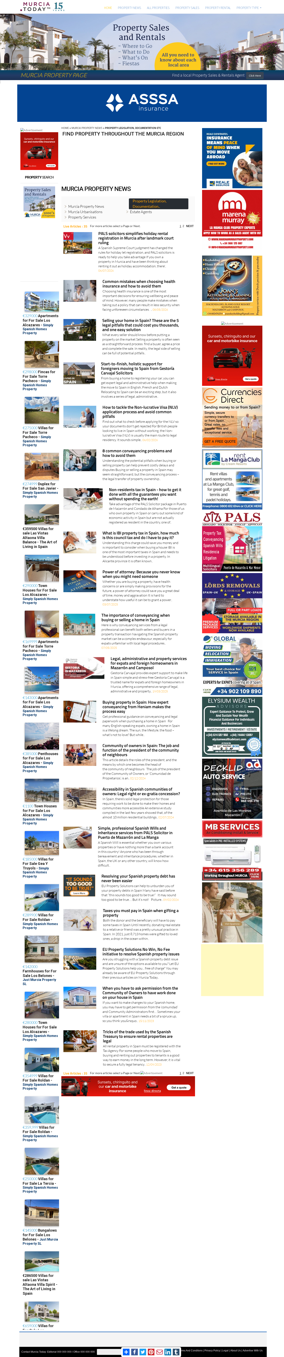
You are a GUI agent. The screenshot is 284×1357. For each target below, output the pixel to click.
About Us (235, 1348)
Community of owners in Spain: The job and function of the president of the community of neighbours (140, 748)
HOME (108, 8)
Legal (225, 1348)
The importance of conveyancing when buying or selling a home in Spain (135, 615)
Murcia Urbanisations (85, 209)
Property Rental (218, 8)
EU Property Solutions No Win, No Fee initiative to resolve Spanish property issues (140, 949)
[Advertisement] (232, 968)
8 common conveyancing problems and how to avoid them (137, 451)
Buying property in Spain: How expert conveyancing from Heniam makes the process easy (136, 704)
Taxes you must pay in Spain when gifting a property (141, 911)
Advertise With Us (253, 1348)
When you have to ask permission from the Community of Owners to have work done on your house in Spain (140, 990)
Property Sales (187, 8)
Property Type (248, 8)
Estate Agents (141, 209)
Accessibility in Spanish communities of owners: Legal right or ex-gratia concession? (141, 789)
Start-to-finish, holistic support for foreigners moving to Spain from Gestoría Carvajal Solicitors (137, 366)
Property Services (82, 214)
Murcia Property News (86, 204)
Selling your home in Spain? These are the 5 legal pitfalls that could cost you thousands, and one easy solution (140, 323)
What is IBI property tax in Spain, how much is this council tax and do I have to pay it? (140, 533)
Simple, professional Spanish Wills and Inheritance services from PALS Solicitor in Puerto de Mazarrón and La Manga (135, 830)
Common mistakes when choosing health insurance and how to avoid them (138, 281)
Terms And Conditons (190, 1348)
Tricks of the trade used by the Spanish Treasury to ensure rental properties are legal (138, 1034)
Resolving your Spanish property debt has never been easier (138, 876)
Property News (129, 8)
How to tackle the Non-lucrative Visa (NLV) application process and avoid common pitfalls (140, 409)
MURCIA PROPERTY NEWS (87, 125)
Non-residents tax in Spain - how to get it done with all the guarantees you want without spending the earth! (145, 492)
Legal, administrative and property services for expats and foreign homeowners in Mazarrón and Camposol (149, 661)
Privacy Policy (212, 1348)
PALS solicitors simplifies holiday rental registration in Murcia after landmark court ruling (136, 236)
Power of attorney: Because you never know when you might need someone (141, 572)
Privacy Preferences (110, 1349)
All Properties (158, 8)
